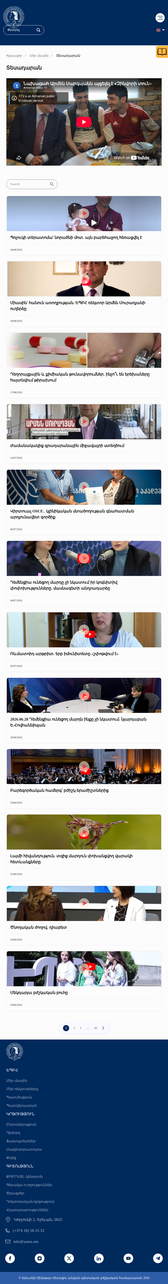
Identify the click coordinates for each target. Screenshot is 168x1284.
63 (95, 1028)
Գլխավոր (14, 55)
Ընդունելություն (21, 1124)
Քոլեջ (11, 1158)
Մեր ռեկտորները (22, 1089)
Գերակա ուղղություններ (29, 1185)
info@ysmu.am (25, 1241)
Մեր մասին (39, 55)
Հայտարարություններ (27, 1210)
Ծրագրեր (15, 1193)
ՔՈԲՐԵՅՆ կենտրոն (24, 1176)
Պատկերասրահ (21, 1105)
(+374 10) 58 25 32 (28, 1230)
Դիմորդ (13, 1133)
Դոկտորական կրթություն (30, 1201)
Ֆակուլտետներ (21, 1141)
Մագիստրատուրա (24, 1149)
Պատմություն (19, 1097)
